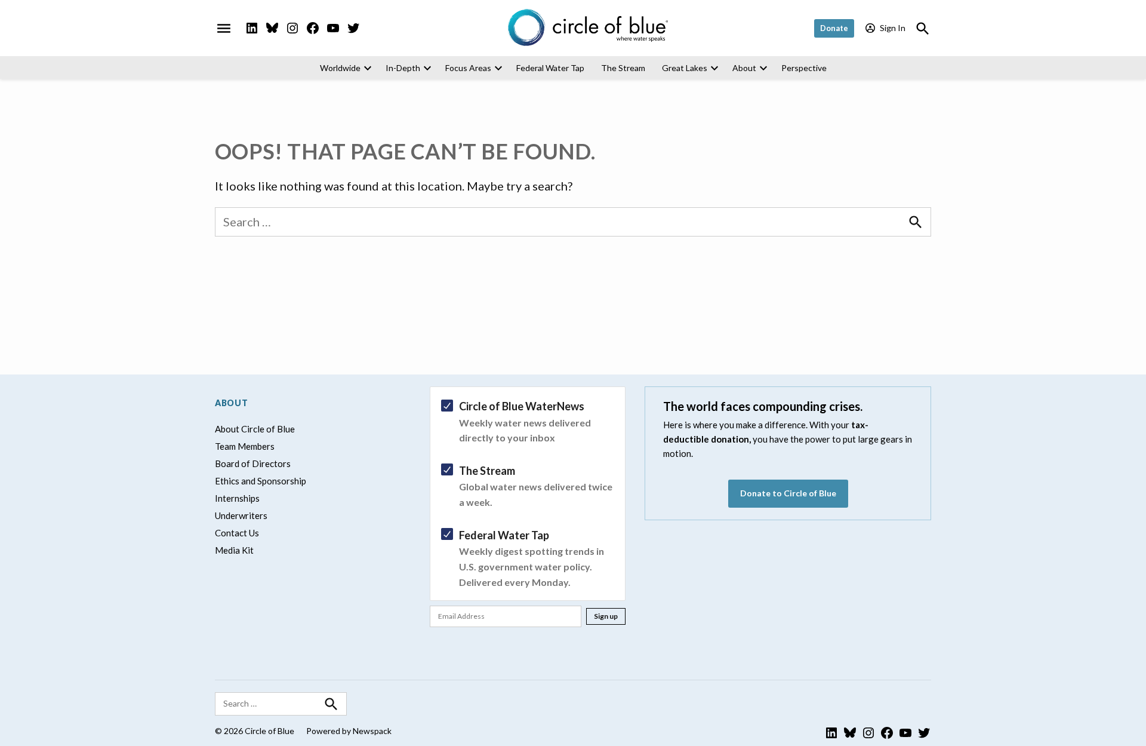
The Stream (623, 68)
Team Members (245, 446)
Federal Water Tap (550, 68)
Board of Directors (253, 463)
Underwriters (241, 515)
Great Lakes (684, 68)
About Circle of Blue (255, 428)
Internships (237, 498)
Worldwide (340, 68)
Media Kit (234, 550)
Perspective (804, 68)
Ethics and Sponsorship (260, 480)
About (744, 68)
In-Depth (403, 68)
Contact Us (237, 532)
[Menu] (224, 28)
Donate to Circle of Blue (788, 493)
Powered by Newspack (349, 731)
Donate (834, 28)
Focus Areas (468, 68)
